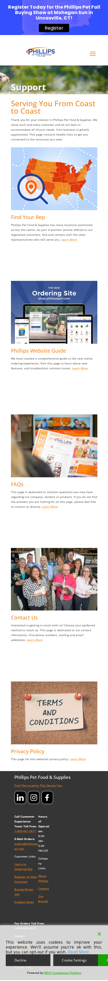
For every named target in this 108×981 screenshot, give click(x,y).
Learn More (69, 239)
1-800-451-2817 (25, 831)
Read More (78, 951)
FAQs (17, 484)
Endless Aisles (24, 902)
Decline (20, 960)
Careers (43, 889)
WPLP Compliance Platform (62, 973)
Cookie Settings (74, 960)
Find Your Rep (28, 217)
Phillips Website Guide (38, 350)
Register (54, 28)
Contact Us (24, 617)
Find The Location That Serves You (38, 785)
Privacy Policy (27, 751)
